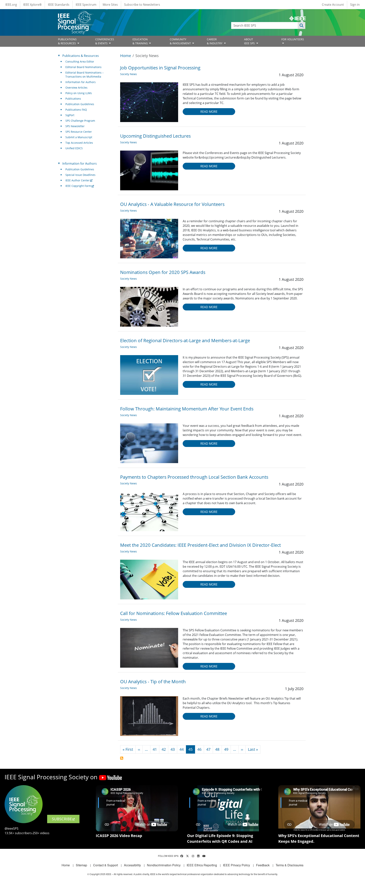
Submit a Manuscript (78, 137)
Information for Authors (80, 82)
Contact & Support (105, 865)
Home (125, 55)
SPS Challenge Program (80, 120)
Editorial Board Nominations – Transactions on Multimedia (84, 74)
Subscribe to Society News (121, 758)
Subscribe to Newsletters (142, 4)
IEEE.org (11, 4)
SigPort (69, 115)
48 (217, 749)
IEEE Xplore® (32, 4)
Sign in (355, 4)
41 (155, 749)
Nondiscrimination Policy (164, 865)
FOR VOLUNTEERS (292, 39)
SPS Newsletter (75, 126)
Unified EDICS (74, 148)
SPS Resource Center (78, 131)
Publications (73, 98)
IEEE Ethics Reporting (202, 865)
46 (199, 749)
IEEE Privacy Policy (236, 865)
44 (181, 749)
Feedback (263, 865)
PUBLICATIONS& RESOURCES (67, 41)
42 (164, 749)
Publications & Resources (80, 56)
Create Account (333, 4)
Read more (208, 112)
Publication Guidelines (79, 104)
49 (226, 749)
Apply (301, 25)
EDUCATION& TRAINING (140, 41)
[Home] (75, 14)
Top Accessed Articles (79, 142)
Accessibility (132, 865)
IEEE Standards (58, 4)
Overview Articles (76, 87)
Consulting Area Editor (79, 61)
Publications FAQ (76, 109)
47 (208, 749)
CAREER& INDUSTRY (215, 41)
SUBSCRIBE (62, 818)
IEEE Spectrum (86, 4)
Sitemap (81, 865)
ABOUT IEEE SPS (250, 41)
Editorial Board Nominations (83, 67)
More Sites (110, 4)
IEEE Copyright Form (78, 186)
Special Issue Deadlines (80, 175)
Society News (128, 74)
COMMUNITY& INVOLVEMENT (181, 41)
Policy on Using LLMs (78, 93)
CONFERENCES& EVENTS (104, 41)
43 (173, 749)
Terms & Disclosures (289, 865)
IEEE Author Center (77, 180)
